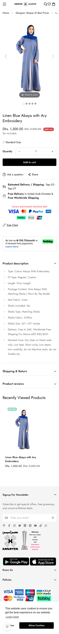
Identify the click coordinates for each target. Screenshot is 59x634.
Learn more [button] (12, 616)
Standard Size (13, 142)
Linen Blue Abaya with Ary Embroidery (20, 459)
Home (6, 13)
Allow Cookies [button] (37, 625)
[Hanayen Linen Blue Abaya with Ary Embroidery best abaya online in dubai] (24, 104)
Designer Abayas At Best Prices (32, 13)
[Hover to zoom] (29, 58)
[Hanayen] (25, 4)
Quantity (7, 151)
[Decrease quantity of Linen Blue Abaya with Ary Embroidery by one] (19, 151)
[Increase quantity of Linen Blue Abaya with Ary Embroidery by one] (52, 151)
